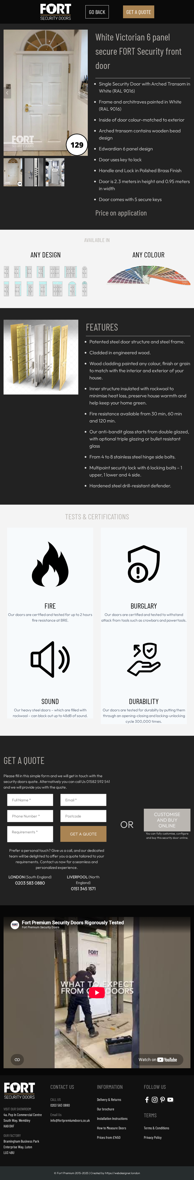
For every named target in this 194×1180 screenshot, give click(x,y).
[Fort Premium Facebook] (147, 1103)
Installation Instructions (112, 1118)
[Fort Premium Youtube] (170, 1103)
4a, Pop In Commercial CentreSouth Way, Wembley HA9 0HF (23, 1120)
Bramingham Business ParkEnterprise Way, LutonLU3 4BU (21, 1147)
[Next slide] (84, 93)
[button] (14, 171)
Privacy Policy (153, 1137)
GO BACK (97, 11)
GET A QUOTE (138, 11)
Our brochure (105, 1109)
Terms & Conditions (156, 1128)
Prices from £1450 (108, 1137)
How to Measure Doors (111, 1128)
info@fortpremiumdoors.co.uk (70, 1120)
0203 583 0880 (30, 883)
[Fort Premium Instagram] (155, 1103)
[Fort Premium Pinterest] (163, 1103)
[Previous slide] (7, 93)
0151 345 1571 (83, 888)
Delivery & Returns (109, 1099)
